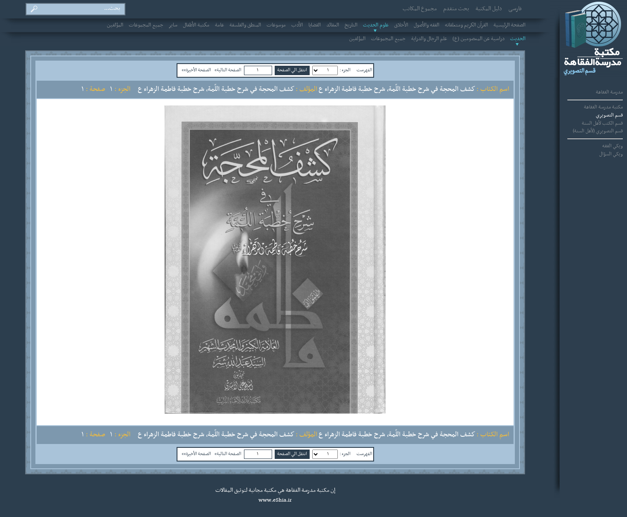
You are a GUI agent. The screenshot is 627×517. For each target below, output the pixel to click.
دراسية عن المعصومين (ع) (479, 39)
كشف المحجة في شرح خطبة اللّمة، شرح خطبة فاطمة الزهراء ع (216, 89)
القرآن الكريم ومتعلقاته (466, 25)
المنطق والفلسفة (245, 25)
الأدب (297, 25)
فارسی (515, 9)
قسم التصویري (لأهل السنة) (598, 131)
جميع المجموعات (146, 25)
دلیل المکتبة (489, 9)
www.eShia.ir (275, 500)
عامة (219, 25)
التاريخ (351, 25)
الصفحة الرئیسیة (509, 25)
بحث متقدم (456, 9)
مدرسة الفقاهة (609, 92)
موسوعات (276, 25)
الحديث (517, 39)
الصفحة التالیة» (228, 70)
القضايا (314, 25)
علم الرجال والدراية (429, 39)
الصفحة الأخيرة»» (196, 70)
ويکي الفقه (612, 146)
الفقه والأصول (426, 25)
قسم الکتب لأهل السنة (602, 123)
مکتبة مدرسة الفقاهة (603, 107)
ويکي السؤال (611, 154)
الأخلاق (401, 25)
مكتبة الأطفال (196, 25)
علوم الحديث (376, 25)
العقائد (332, 25)
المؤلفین (115, 25)
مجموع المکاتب (420, 9)
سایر (173, 25)
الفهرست (364, 70)
